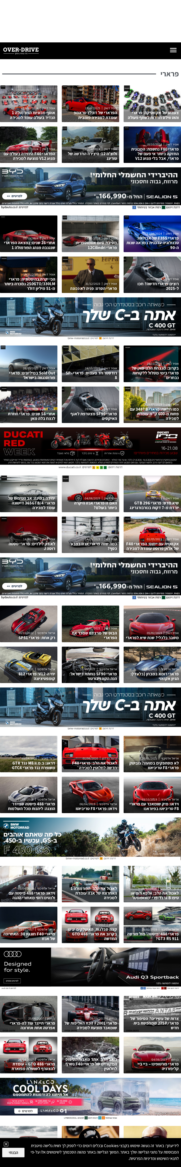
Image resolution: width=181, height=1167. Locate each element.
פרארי (169, 74)
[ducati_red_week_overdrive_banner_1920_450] (90, 468)
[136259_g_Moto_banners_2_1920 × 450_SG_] (90, 859)
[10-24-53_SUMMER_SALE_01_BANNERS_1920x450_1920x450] (90, 1119)
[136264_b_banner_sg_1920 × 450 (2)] (90, 338)
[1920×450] (90, 208)
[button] (6, 1144)
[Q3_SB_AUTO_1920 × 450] (90, 989)
